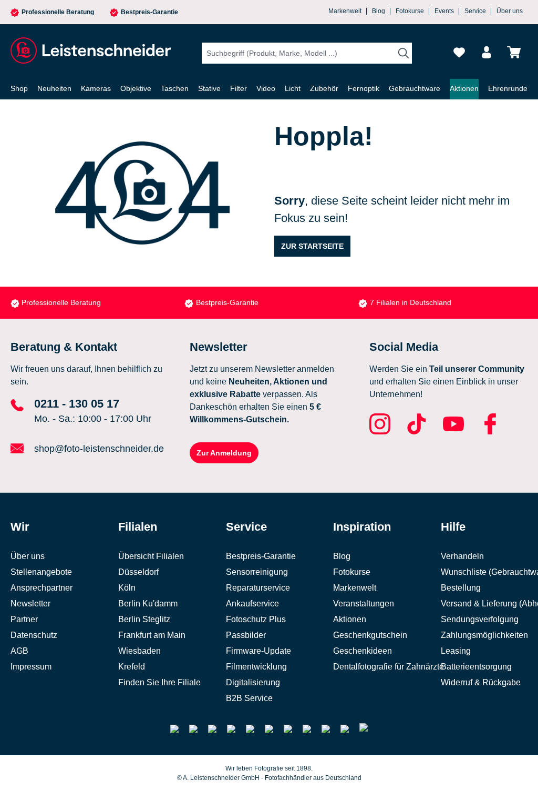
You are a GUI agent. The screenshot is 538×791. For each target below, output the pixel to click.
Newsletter (30, 603)
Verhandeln (462, 556)
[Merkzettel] (459, 52)
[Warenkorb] (513, 52)
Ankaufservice (252, 603)
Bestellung (461, 587)
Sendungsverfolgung (480, 619)
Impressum (31, 666)
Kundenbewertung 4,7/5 (410, 302)
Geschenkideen (362, 650)
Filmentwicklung (256, 666)
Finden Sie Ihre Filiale (159, 682)
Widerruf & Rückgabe (481, 682)
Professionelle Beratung (58, 12)
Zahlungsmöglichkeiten (484, 635)
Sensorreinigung (257, 571)
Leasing (456, 650)
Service (475, 11)
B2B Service (249, 698)
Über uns (509, 11)
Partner (24, 619)
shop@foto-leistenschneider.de (99, 448)
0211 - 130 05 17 (76, 403)
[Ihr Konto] (486, 52)
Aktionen (349, 619)
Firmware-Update (258, 650)
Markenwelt (344, 11)
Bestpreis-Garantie (149, 12)
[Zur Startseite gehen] (89, 50)
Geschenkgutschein (370, 635)
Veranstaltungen (363, 603)
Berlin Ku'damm (148, 603)
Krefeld (131, 666)
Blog (378, 11)
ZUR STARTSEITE (312, 246)
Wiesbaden (139, 650)
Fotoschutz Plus (256, 619)
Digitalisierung (253, 682)
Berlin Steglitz (144, 619)
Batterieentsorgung (476, 666)
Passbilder (246, 635)
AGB (19, 650)
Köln (127, 587)
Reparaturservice (258, 587)
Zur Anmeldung (224, 453)
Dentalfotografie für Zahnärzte (388, 666)
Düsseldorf (138, 571)
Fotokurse (410, 11)
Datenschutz (34, 635)
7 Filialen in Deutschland (236, 302)
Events (444, 11)
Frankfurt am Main (151, 635)
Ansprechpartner (42, 587)
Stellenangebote (41, 571)
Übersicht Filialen (151, 556)
